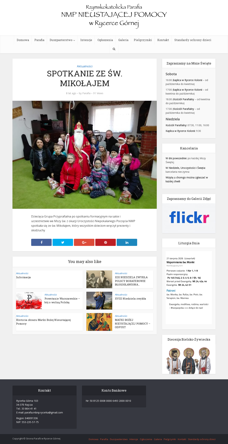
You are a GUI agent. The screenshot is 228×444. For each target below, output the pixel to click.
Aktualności (84, 66)
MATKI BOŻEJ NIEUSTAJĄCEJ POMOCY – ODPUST (132, 323)
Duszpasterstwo (61, 40)
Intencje (86, 40)
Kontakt (163, 40)
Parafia (39, 40)
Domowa (23, 40)
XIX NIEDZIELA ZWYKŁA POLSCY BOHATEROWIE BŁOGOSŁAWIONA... (131, 280)
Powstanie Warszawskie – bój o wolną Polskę (62, 300)
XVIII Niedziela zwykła (130, 298)
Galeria (123, 40)
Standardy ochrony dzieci (192, 40)
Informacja (23, 277)
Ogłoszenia (105, 40)
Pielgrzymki (143, 40)
